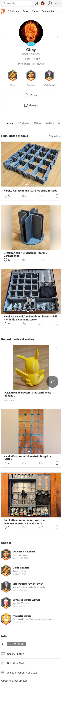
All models (54, 136)
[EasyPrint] (36, 3)
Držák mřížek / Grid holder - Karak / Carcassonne (25, 254)
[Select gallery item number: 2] (28, 184)
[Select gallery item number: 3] (31, 184)
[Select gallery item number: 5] (35, 184)
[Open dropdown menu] (58, 35)
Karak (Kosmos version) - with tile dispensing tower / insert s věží (24, 521)
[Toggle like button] (5, 196)
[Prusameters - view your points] (43, 3)
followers (24, 63)
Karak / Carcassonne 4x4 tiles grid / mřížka (30, 190)
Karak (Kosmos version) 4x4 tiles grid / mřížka (27, 458)
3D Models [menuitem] (13, 11)
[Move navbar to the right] (59, 11)
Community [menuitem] (48, 11)
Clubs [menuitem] (35, 11)
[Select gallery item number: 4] (33, 184)
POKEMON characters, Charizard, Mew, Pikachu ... (28, 394)
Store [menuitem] (25, 11)
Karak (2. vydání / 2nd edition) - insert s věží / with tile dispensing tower (30, 318)
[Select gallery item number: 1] (26, 184)
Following (38, 63)
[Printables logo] (3, 11)
